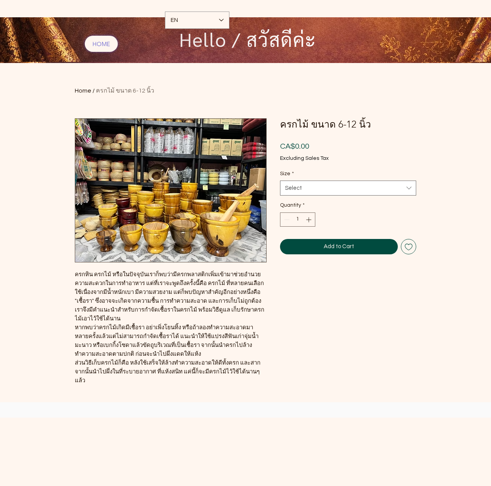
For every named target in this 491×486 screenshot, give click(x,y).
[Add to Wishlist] (409, 247)
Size (287, 173)
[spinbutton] (298, 219)
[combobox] (348, 188)
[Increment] (309, 219)
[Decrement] (286, 219)
